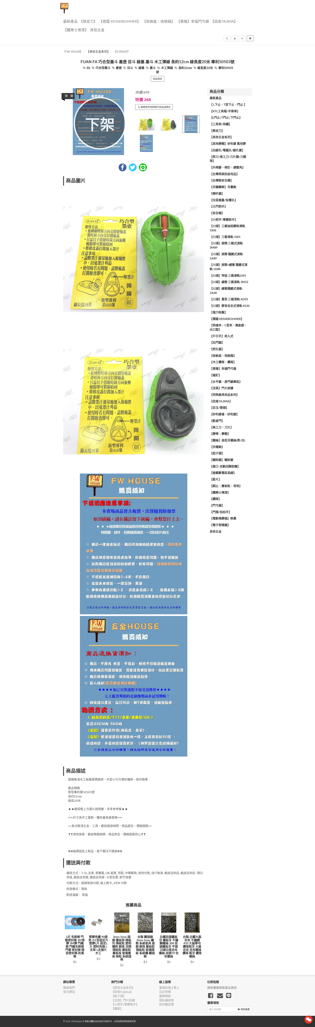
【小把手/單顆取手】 (224, 219)
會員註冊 (165, 988)
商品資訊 (157, 78)
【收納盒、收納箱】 (158, 21)
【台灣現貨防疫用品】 (224, 174)
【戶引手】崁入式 (221, 336)
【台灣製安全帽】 (221, 180)
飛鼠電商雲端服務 (124, 1021)
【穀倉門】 (217, 421)
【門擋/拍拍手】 (221, 512)
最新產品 (70, 21)
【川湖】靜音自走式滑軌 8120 (229, 306)
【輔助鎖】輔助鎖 (221, 460)
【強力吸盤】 (218, 312)
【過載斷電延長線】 (223, 473)
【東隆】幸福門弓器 (193, 21)
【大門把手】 (218, 206)
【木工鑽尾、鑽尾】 (223, 362)
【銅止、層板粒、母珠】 (226, 486)
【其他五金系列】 (98, 51)
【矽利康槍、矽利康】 (224, 414)
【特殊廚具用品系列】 (224, 394)
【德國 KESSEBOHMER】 (120, 21)
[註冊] (234, 38)
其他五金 (97, 30)
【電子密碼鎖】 (220, 525)
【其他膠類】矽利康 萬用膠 (228, 143)
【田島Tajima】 (224, 21)
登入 (176, 988)
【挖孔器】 (217, 349)
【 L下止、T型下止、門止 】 (228, 104)
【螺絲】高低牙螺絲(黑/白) (227, 440)
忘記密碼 (165, 992)
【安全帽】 (217, 213)
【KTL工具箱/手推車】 (225, 111)
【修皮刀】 (88, 21)
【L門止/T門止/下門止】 (226, 117)
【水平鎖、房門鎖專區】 (226, 382)
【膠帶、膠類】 (220, 434)
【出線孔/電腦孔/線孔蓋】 (227, 150)
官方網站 (69, 992)
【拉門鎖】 (217, 342)
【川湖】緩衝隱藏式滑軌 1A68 (226, 291)
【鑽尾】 (215, 499)
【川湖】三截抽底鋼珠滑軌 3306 (227, 228)
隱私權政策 (166, 1000)
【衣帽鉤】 (217, 447)
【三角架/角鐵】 (221, 124)
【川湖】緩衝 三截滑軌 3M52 (229, 282)
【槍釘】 (215, 375)
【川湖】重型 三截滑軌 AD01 (229, 299)
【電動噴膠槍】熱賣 (223, 518)
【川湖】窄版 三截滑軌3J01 (228, 275)
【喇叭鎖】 (217, 193)
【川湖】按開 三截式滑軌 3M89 (226, 245)
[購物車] (250, 38)
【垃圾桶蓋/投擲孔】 (224, 200)
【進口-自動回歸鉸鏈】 (225, 466)
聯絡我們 (69, 988)
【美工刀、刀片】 (221, 427)
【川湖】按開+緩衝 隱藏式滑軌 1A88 (228, 267)
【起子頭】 (217, 453)
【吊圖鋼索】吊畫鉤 (223, 187)
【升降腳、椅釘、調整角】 (227, 167)
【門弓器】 (217, 505)
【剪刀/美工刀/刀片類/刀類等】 (228, 159)
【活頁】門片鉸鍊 (221, 388)
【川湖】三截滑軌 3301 (225, 237)
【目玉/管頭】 (219, 407)
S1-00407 (122, 51)
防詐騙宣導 (166, 1004)
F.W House (73, 51)
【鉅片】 (215, 479)
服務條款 (165, 996)
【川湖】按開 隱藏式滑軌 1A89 (226, 256)
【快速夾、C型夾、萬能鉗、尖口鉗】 (228, 327)
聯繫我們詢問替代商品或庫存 (156, 107)
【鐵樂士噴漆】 (75, 30)
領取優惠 (245, 1009)
